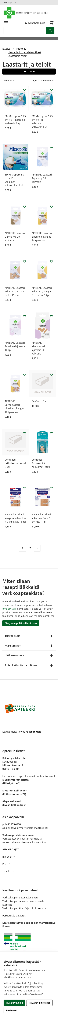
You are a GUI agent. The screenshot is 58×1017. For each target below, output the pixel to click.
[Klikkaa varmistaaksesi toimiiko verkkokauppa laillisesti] (29, 944)
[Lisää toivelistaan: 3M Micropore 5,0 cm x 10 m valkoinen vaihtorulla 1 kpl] (25, 148)
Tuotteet (21, 48)
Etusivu (6, 48)
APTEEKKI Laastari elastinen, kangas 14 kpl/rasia (42, 236)
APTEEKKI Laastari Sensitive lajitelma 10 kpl (15, 346)
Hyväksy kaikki (14, 1002)
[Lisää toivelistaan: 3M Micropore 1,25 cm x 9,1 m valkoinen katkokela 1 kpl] (51, 90)
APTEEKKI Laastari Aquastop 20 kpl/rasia (42, 178)
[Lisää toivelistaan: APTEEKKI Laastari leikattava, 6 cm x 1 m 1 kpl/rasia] (25, 261)
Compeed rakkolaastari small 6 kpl (15, 463)
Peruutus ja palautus (14, 915)
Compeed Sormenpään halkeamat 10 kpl (41, 463)
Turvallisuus (12, 636)
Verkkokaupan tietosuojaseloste (20, 897)
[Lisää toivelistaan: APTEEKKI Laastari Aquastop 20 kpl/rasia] (51, 148)
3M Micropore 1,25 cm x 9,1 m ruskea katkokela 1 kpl (15, 120)
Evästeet (7, 904)
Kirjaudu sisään (37, 22)
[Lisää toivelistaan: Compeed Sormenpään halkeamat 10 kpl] (51, 433)
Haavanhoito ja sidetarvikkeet (24, 52)
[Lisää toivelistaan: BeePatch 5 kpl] (51, 375)
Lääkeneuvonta (14, 655)
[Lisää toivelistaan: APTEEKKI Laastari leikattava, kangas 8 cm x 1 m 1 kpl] (51, 261)
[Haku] (50, 30)
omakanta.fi (9, 608)
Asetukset (11, 1010)
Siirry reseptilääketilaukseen (21, 623)
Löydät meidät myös (22, 731)
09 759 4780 (14, 824)
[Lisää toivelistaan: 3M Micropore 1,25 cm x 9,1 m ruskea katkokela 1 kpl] (25, 90)
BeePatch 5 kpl (40, 401)
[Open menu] (6, 22)
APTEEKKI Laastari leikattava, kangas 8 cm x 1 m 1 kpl (42, 291)
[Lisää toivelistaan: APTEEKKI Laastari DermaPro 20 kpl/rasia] (25, 206)
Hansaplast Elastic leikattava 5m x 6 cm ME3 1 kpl (42, 518)
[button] (29, 72)
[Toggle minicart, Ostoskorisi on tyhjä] (51, 22)
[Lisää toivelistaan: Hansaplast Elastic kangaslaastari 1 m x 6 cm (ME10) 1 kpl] (25, 488)
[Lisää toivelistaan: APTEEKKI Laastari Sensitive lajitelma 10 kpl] (25, 316)
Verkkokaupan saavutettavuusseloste (23, 901)
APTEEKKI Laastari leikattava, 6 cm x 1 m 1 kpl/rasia (15, 291)
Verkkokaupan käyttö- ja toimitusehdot (24, 908)
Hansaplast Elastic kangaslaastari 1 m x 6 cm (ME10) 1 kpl (15, 518)
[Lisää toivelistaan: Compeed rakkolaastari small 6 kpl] (25, 433)
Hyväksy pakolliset (39, 1002)
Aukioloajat (7, 2)
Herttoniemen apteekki (32, 13)
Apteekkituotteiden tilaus (21, 665)
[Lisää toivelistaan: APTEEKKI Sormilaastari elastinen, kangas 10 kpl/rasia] (25, 375)
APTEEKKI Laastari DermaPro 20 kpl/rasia (15, 236)
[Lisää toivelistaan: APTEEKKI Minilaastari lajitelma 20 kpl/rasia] (51, 316)
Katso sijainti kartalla (14, 758)
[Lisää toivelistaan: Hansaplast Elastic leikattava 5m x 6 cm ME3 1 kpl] (51, 488)
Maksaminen (13, 645)
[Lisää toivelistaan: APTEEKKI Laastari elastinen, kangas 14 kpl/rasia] (51, 206)
